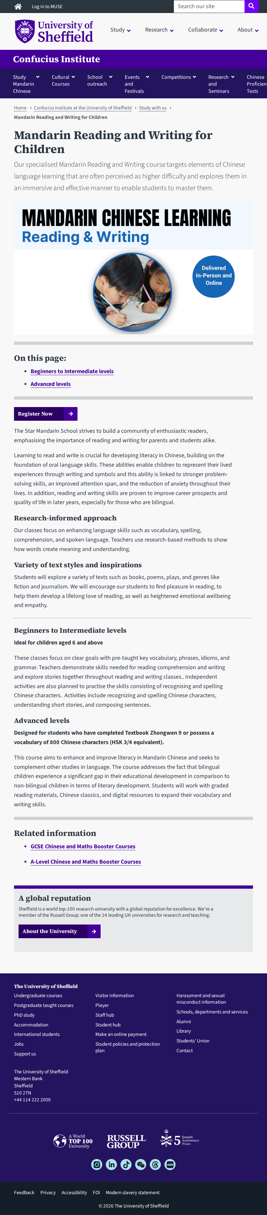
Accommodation (31, 1025)
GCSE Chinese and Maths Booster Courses (83, 846)
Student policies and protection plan (127, 1047)
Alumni (183, 1022)
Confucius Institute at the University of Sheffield (83, 107)
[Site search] (252, 6)
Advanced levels (51, 384)
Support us (25, 1054)
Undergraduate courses (38, 996)
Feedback (24, 1192)
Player (102, 1005)
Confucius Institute (56, 59)
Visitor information (114, 996)
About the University (49, 931)
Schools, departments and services (212, 1012)
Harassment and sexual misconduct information (201, 999)
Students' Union (192, 1041)
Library (183, 1031)
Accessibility (74, 1192)
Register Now (36, 413)
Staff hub (104, 1015)
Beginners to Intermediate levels (72, 371)
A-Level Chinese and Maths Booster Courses (86, 862)
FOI (96, 1192)
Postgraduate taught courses (43, 1005)
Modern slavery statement (133, 1192)
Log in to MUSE (47, 6)
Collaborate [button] (202, 30)
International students (37, 1034)
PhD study (24, 1015)
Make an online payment (121, 1034)
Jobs (18, 1044)
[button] (27, 84)
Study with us (152, 107)
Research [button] (156, 30)
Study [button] (117, 30)
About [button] (245, 30)
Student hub (107, 1025)
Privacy (48, 1192)
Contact (184, 1051)
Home (20, 107)
